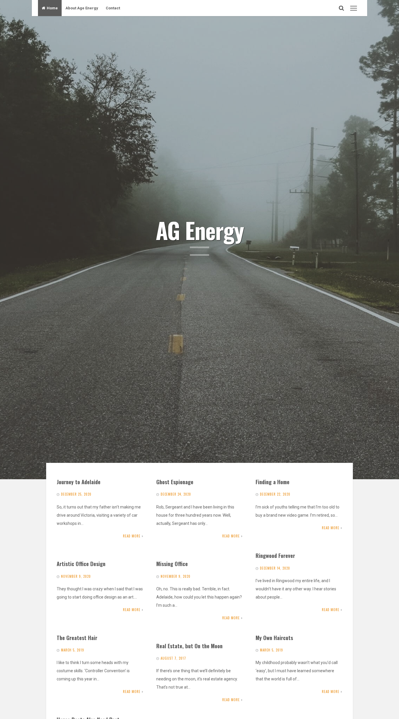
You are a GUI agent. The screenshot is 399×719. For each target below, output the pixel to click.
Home (52, 8)
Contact (113, 8)
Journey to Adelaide (78, 482)
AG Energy (200, 229)
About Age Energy (81, 8)
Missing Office (172, 564)
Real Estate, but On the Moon (189, 646)
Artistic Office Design (81, 564)
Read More (131, 536)
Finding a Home (272, 482)
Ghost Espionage (174, 482)
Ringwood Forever (275, 555)
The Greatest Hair (77, 638)
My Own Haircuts (274, 638)
